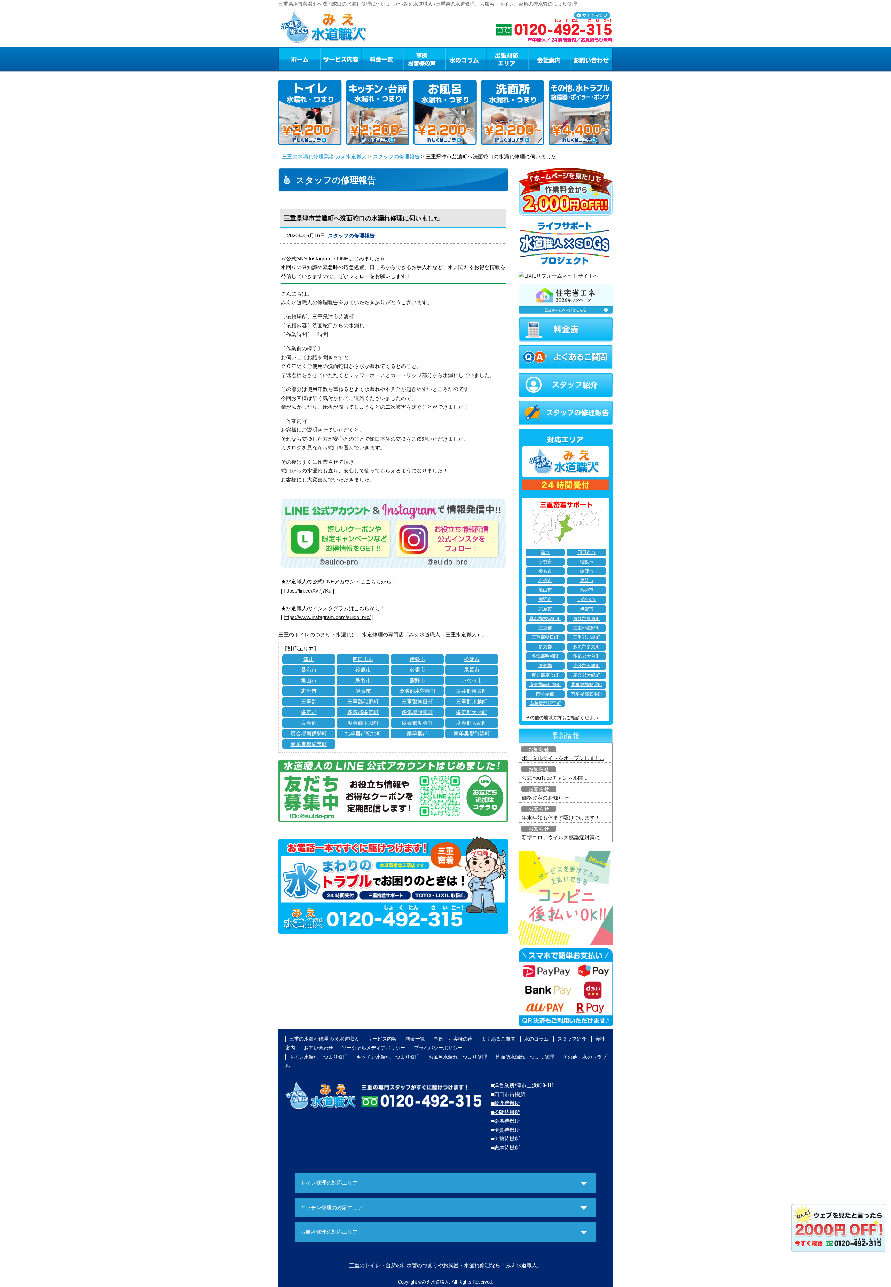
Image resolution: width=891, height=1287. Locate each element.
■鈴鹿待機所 (505, 1103)
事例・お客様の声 (424, 59)
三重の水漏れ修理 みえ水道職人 (324, 1039)
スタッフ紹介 (571, 1039)
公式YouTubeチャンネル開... (555, 778)
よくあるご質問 (498, 1039)
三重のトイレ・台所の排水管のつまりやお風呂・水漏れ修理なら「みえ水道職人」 (445, 1265)
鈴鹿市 (363, 670)
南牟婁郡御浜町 (472, 733)
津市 (308, 659)
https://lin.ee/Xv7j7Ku (307, 591)
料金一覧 (382, 59)
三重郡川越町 (471, 702)
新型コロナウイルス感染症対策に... (563, 837)
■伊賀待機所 (505, 1130)
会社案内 (549, 59)
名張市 (417, 670)
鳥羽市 (363, 680)
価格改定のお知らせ (545, 798)
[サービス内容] (328, 59)
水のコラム (466, 59)
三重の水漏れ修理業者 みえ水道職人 (324, 156)
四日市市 (363, 659)
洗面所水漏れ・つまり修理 (525, 1057)
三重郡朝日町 (417, 702)
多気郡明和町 (417, 712)
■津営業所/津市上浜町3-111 (522, 1085)
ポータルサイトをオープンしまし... (563, 758)
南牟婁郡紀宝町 (309, 744)
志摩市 (309, 691)
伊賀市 (363, 691)
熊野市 (417, 680)
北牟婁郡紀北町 (363, 733)
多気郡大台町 (471, 712)
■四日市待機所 (508, 1094)
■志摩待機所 (505, 1148)
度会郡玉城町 (363, 723)
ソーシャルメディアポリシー (373, 1048)
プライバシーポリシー (438, 1048)
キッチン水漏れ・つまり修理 (388, 1057)
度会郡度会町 (417, 723)
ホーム (299, 59)
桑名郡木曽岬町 (417, 691)
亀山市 (309, 680)
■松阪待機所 (505, 1112)
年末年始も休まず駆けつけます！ (561, 818)
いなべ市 (471, 680)
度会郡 (309, 723)
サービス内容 (341, 59)
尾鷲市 (472, 670)
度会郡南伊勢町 (309, 733)
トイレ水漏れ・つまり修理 (318, 1057)
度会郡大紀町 (471, 723)
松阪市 (472, 659)
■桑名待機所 (505, 1121)
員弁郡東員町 (471, 691)
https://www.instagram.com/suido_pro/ (327, 617)
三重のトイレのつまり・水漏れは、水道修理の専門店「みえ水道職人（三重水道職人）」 (382, 634)
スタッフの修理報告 (396, 156)
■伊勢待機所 (505, 1138)
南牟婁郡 (417, 733)
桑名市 (309, 670)
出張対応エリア (507, 59)
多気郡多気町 (363, 712)
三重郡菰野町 (363, 702)
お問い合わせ (591, 59)
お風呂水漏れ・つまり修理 (457, 1057)
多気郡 (309, 712)
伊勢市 (417, 659)
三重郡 (309, 702)
